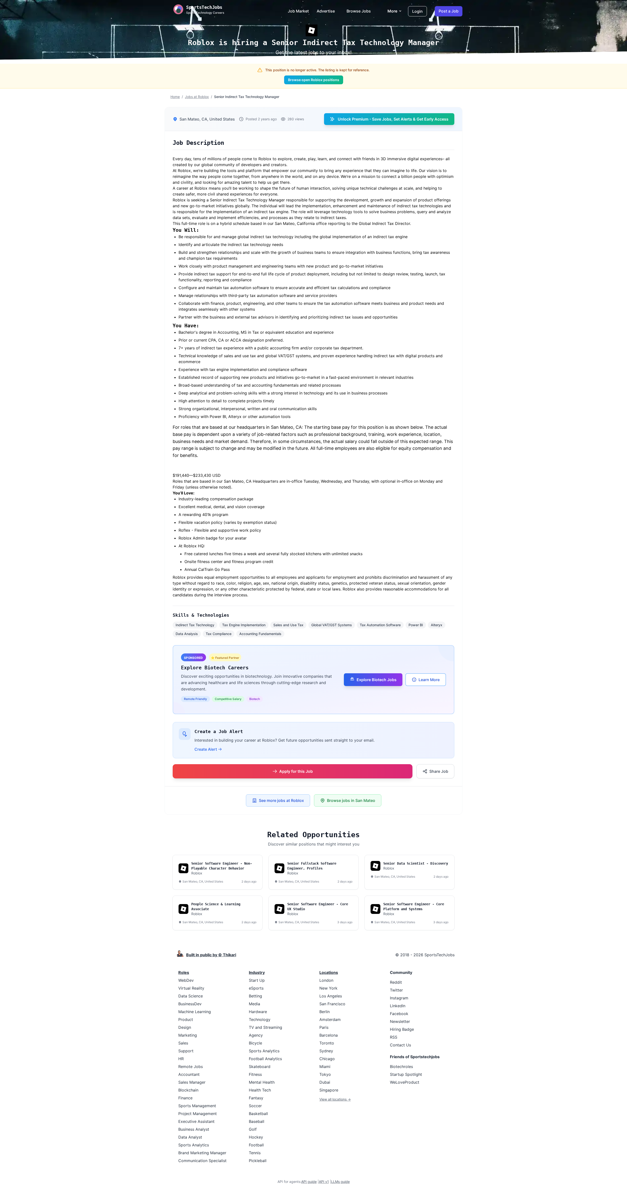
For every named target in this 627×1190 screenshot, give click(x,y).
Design (184, 1027)
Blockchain (188, 1090)
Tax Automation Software (380, 625)
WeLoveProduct (404, 1082)
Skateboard (259, 1066)
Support (185, 1050)
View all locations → (335, 1099)
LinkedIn (397, 1005)
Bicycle (255, 1043)
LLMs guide (340, 1181)
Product (185, 1019)
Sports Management (197, 1105)
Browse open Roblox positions (313, 80)
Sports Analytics (193, 1144)
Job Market (298, 11)
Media (254, 1003)
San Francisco (332, 1003)
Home (175, 97)
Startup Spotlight (406, 1074)
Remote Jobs (190, 1066)
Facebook (399, 1013)
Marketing (187, 1035)
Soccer (255, 1105)
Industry (257, 972)
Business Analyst (193, 1129)
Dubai (324, 1082)
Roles (183, 972)
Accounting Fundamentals (260, 634)
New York (328, 988)
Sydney (326, 1050)
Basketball (258, 1113)
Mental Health (262, 1082)
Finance (185, 1097)
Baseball (256, 1121)
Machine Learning (194, 1011)
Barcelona (328, 1035)
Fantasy (256, 1097)
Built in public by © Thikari (211, 954)
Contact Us (400, 1045)
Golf (253, 1129)
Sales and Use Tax (288, 625)
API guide (309, 1181)
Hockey (256, 1137)
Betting (255, 996)
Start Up (257, 980)
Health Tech (260, 1090)
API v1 (324, 1181)
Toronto (326, 1043)
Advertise (326, 11)
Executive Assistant (196, 1121)
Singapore (328, 1090)
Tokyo (325, 1074)
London (326, 980)
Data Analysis (187, 634)
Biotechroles (401, 1066)
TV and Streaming (265, 1027)
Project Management (197, 1113)
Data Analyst (190, 1137)
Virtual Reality (191, 988)
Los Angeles (330, 996)
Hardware (258, 1011)
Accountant (189, 1074)
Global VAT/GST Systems (331, 625)
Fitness (255, 1074)
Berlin (324, 1011)
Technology (259, 1019)
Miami (324, 1066)
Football (256, 1144)
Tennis (255, 1152)
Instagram (399, 997)
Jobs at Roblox (197, 97)
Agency (256, 1035)
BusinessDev (190, 1003)
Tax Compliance (218, 634)
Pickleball (257, 1160)
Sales (183, 1043)
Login (417, 11)
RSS (393, 1037)
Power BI (416, 625)
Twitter (396, 990)
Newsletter (400, 1021)
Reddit (396, 982)
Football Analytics (265, 1058)
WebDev (186, 980)
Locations (328, 972)
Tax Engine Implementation (243, 625)
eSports (256, 988)
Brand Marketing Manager (202, 1152)
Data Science (190, 996)
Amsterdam (330, 1019)
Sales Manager (191, 1082)
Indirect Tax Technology (195, 625)
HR (181, 1058)
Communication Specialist (202, 1160)
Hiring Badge (402, 1029)
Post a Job (448, 11)
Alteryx (436, 625)
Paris (323, 1027)
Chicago (327, 1058)
